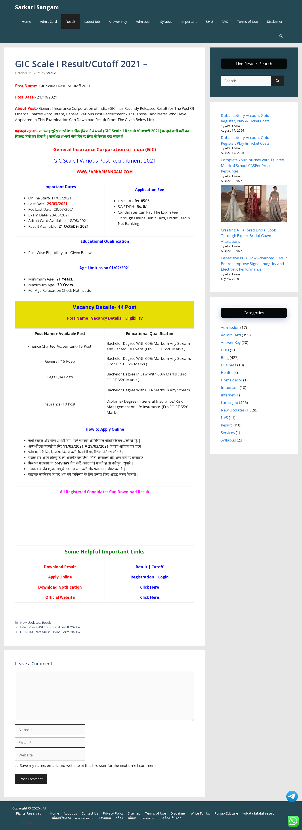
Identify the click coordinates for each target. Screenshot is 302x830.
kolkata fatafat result (258, 813)
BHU (209, 21)
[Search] (277, 81)
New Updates (30, 622)
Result (70, 21)
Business (228, 365)
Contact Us (90, 813)
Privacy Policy (113, 813)
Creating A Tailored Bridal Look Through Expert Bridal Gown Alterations (248, 235)
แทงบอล (105, 818)
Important (189, 21)
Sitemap (134, 813)
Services (228, 432)
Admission (143, 21)
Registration (142, 577)
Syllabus (166, 21)
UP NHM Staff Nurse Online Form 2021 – (50, 632)
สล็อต (119, 818)
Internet (228, 395)
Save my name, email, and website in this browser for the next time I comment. (88, 765)
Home (26, 21)
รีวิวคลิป (30, 823)
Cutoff (157, 566)
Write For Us (200, 813)
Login (163, 577)
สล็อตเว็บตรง (61, 818)
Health (227, 372)
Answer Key (118, 21)
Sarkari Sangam (37, 7)
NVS (225, 21)
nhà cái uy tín (84, 818)
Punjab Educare (226, 813)
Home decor (231, 380)
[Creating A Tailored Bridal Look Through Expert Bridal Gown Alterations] (254, 204)
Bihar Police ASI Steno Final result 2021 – (50, 627)
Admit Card (48, 21)
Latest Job (92, 21)
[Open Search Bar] (281, 36)
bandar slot (149, 818)
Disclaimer (275, 21)
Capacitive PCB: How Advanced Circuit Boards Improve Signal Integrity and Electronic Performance (254, 263)
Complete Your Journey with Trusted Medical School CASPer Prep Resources (252, 165)
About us (70, 813)
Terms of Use (247, 21)
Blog (225, 357)
